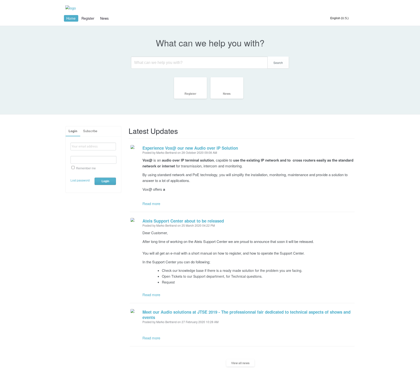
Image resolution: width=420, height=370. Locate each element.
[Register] (192, 98)
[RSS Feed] (353, 128)
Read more (151, 203)
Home (71, 18)
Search (278, 62)
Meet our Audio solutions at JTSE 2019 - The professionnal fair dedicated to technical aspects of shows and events (246, 314)
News (104, 18)
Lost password (80, 180)
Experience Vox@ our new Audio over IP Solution (190, 148)
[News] (228, 98)
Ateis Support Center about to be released (183, 221)
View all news (240, 363)
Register (87, 18)
